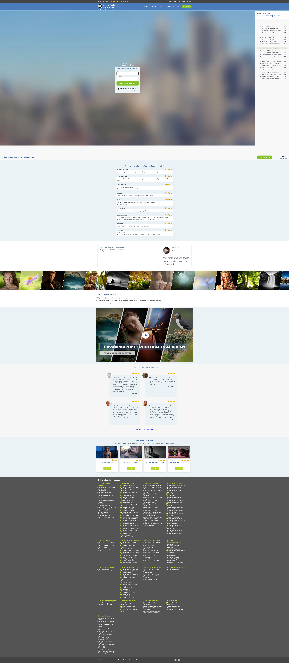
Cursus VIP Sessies (103, 648)
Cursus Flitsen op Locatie (128, 597)
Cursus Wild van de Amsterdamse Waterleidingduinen (149, 557)
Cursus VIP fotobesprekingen (175, 609)
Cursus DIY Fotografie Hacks (129, 537)
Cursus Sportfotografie (127, 497)
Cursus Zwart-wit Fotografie (129, 555)
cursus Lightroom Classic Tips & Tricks (155, 462)
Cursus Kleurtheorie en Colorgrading (173, 494)
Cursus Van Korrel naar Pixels (129, 517)
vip (178, 6)
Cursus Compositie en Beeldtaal (107, 507)
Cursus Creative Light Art (128, 560)
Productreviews (102, 639)
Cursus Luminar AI (103, 547)
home (146, 6)
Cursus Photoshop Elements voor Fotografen (175, 511)
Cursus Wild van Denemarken (152, 560)
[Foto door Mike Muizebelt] (205, 280)
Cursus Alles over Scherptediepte (103, 490)
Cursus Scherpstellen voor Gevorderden (105, 496)
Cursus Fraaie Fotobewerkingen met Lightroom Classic (153, 518)
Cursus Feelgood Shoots (128, 592)
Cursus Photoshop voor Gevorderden (174, 498)
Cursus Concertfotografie (128, 485)
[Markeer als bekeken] (258, 48)
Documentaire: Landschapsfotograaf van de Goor (175, 562)
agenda (107, 659)
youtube (151, 659)
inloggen (189, 1)
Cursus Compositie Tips (127, 523)
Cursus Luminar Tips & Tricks (106, 545)
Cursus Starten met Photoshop (176, 485)
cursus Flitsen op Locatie (107, 462)
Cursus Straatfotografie (127, 495)
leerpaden (122, 659)
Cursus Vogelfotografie (104, 569)
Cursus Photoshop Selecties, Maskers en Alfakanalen (175, 508)
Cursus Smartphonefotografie (129, 515)
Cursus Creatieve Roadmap (128, 549)
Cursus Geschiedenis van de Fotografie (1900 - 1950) (106, 504)
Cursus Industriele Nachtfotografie (126, 534)
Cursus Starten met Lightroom (152, 485)
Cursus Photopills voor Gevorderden (173, 607)
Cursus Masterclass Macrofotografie (149, 546)
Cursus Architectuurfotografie (129, 487)
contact (182, 1)
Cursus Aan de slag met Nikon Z (130, 528)
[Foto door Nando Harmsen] (74, 280)
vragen (147, 659)
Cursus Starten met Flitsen (128, 571)
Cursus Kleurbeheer (126, 502)
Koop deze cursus (264, 157)
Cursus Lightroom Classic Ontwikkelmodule (151, 501)
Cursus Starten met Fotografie (106, 487)
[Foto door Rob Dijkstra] (139, 280)
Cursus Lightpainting (127, 559)
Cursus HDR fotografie (127, 507)
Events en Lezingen (103, 649)
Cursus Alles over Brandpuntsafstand (103, 511)
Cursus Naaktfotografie (127, 587)
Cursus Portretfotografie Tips (129, 569)
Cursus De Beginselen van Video (153, 606)
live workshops (169, 6)
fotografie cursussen (156, 6)
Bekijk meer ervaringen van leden (144, 429)
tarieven (169, 1)
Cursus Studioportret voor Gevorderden (151, 571)
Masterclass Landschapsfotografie (173, 545)
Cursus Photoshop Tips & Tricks (176, 520)
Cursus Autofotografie (104, 603)
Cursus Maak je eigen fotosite (106, 653)
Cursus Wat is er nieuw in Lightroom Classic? (151, 521)
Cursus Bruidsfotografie (174, 569)
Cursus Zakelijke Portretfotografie (126, 590)
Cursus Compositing (173, 517)
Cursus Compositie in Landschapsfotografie (173, 558)
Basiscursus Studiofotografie (152, 574)
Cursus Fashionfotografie (151, 579)
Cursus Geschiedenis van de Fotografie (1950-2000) (106, 514)
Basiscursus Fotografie (104, 509)
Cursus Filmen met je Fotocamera (150, 603)
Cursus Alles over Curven (174, 525)
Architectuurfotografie (263, 13)
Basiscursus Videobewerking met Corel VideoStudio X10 (152, 612)
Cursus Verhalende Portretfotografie (126, 581)
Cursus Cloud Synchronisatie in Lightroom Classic (153, 524)
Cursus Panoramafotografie (129, 509)
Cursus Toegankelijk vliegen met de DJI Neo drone (107, 642)
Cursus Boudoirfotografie (128, 572)
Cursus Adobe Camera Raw (175, 500)
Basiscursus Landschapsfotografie (173, 548)
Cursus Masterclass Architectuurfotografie (127, 499)
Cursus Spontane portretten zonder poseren (129, 585)
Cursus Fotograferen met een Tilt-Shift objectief (129, 513)
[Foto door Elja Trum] (52, 280)
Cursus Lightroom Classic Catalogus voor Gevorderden (152, 511)
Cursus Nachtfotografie (127, 510)
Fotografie (268, 16)
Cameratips (101, 499)
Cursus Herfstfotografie (151, 549)
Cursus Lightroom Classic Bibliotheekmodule (151, 514)
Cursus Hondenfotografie (105, 571)
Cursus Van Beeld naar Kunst (129, 544)
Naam (118, 71)
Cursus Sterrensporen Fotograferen (173, 554)
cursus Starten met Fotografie (131, 462)
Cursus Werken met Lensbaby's (130, 550)
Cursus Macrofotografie (151, 550)
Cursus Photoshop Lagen (174, 502)
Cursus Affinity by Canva (105, 638)
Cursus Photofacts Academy (106, 651)
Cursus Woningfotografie (105, 604)
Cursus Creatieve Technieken (129, 542)
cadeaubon (112, 659)
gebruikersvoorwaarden (159, 659)
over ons (176, 1)
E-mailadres (120, 76)
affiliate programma (140, 659)
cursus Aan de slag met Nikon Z (179, 462)
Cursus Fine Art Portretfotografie (126, 595)
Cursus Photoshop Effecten (175, 533)
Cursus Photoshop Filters (174, 519)
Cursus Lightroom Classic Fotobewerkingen (151, 508)
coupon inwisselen (130, 659)
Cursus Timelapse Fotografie (129, 519)
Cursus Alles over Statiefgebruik (107, 517)
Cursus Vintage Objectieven (129, 562)
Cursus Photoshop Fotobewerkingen (172, 522)
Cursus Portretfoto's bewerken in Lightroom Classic (153, 498)
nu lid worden (186, 6)
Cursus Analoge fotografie (128, 557)
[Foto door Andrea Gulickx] (31, 280)
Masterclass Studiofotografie (152, 569)
